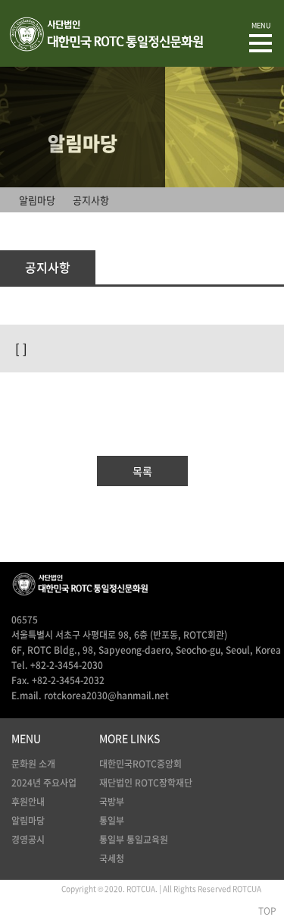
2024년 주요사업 (43, 783)
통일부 (111, 820)
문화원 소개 (33, 764)
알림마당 (28, 820)
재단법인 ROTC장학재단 (145, 783)
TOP (267, 911)
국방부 (111, 802)
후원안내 (28, 802)
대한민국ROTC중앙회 (140, 764)
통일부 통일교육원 (133, 839)
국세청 (111, 858)
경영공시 (28, 839)
